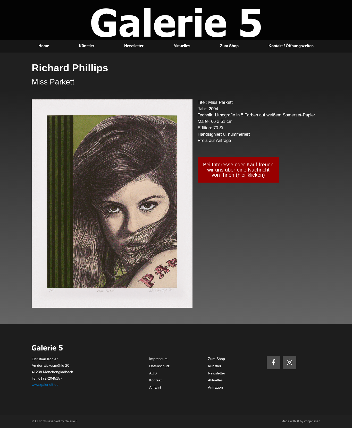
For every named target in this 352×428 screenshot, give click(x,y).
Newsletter (134, 46)
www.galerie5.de (45, 384)
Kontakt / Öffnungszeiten (291, 46)
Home (43, 46)
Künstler (86, 46)
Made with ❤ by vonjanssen (300, 421)
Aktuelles (181, 46)
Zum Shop (229, 46)
